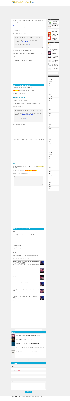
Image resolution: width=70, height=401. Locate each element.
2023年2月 (50, 113)
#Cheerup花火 (24, 114)
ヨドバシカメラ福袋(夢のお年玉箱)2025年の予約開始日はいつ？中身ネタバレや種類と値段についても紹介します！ (55, 34)
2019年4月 (50, 188)
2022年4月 (50, 122)
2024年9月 (50, 83)
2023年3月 (50, 111)
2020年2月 (50, 169)
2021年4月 (50, 143)
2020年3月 (50, 167)
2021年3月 (50, 145)
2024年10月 (50, 81)
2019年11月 (50, 175)
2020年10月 (50, 154)
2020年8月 (50, 158)
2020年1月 (50, 171)
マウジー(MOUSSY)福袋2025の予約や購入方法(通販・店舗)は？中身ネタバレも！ (55, 38)
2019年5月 (50, 186)
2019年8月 (50, 180)
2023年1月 (50, 115)
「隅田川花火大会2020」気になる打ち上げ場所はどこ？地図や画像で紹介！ (24, 339)
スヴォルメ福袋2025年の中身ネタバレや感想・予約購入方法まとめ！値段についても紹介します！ (55, 22)
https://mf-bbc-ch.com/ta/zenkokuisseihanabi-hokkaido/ (19, 298)
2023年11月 (50, 98)
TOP (15, 396)
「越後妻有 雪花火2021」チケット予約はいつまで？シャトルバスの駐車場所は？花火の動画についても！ (28, 343)
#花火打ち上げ (33, 114)
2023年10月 (50, 100)
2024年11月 (50, 79)
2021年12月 (50, 130)
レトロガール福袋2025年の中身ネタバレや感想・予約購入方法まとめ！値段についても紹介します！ (55, 49)
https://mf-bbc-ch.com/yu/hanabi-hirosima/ (18, 291)
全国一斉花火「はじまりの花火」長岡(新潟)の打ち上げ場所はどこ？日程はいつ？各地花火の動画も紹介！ (28, 335)
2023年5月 (50, 107)
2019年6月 (50, 184)
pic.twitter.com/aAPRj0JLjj (19, 115)
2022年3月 (50, 124)
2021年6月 (50, 139)
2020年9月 (50, 156)
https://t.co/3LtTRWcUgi (24, 41)
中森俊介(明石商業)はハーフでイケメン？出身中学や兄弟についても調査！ (55, 57)
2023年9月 (50, 102)
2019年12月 (50, 173)
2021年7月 (50, 137)
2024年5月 (50, 87)
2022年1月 (50, 128)
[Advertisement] (35, 12)
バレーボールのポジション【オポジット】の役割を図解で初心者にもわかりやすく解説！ (55, 61)
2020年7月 (50, 160)
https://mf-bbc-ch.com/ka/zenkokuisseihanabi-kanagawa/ (20, 263)
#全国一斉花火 (28, 114)
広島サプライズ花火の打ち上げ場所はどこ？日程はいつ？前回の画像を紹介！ (55, 53)
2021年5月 (50, 141)
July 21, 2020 (30, 44)
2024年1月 (50, 94)
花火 (13, 25)
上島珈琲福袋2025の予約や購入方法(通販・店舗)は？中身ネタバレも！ (55, 26)
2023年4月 (50, 109)
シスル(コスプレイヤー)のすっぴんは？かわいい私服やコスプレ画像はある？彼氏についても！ (55, 68)
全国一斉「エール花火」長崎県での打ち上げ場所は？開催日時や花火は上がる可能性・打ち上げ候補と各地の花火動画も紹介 (30, 347)
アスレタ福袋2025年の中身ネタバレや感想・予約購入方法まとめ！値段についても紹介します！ (55, 30)
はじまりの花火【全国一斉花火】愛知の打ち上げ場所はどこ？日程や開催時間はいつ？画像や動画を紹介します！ (28, 355)
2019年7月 (50, 182)
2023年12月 (50, 96)
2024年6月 (50, 85)
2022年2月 (50, 126)
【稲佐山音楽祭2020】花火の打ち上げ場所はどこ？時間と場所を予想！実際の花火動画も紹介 (26, 351)
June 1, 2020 (27, 118)
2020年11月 (50, 152)
